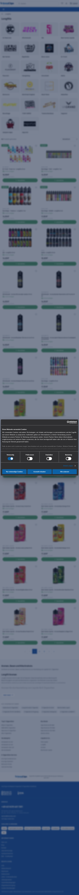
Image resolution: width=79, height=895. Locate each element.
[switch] (30, 458)
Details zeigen (68, 466)
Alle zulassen (64, 471)
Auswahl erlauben (39, 471)
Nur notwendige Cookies (14, 471)
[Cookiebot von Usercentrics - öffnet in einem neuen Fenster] (68, 422)
